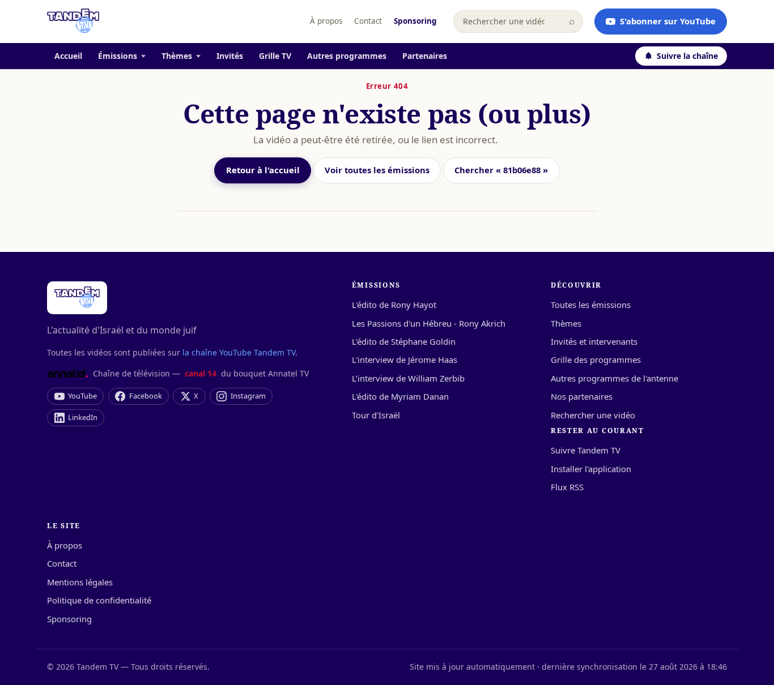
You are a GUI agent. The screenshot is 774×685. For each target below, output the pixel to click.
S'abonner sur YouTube (668, 21)
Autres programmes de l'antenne (614, 378)
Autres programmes (346, 55)
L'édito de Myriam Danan (400, 396)
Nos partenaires (582, 396)
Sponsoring (415, 21)
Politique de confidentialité (99, 600)
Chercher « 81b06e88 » (501, 169)
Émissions (117, 55)
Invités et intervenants (594, 341)
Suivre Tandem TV (585, 450)
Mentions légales (80, 582)
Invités (229, 55)
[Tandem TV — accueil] (73, 21)
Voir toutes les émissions (377, 169)
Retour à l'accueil (263, 169)
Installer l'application (591, 468)
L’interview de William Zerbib (408, 378)
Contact (368, 21)
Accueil (68, 55)
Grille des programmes (596, 359)
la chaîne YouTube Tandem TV (238, 352)
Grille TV (275, 55)
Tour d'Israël (376, 415)
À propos (326, 21)
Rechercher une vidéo (593, 415)
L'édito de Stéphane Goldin (404, 341)
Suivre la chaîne (687, 55)
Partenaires (424, 55)
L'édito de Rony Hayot (394, 304)
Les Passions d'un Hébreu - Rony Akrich (428, 323)
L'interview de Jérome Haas (404, 359)
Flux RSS (567, 487)
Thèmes (176, 55)
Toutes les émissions (591, 304)
